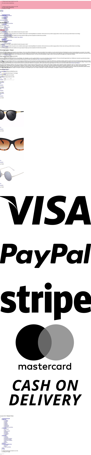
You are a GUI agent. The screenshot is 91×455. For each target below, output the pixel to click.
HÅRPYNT (4, 419)
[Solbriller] (4, 17)
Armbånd (6, 32)
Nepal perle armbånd (8, 36)
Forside (1, 15)
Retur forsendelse (7, 43)
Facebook (73, 62)
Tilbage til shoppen (7, 54)
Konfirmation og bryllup (8, 23)
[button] (5, 46)
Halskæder (6, 437)
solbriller (21, 37)
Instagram (78, 62)
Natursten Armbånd (7, 439)
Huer (5, 26)
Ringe (5, 441)
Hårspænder (6, 21)
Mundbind (6, 432)
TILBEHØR (4, 24)
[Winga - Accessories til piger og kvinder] (1, 11)
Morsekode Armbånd (8, 34)
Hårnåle (5, 422)
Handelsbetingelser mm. (7, 40)
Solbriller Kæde (3, 74)
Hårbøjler (6, 20)
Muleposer (6, 28)
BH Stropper (6, 25)
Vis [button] (0, 72)
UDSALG (4, 443)
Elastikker (6, 421)
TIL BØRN (6, 16)
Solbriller (6, 30)
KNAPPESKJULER (6, 14)
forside (3, 45)
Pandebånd (6, 433)
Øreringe (5, 38)
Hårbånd (5, 19)
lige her (39, 59)
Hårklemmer (6, 426)
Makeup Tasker (7, 27)
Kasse (5, 446)
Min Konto (6, 445)
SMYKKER (4, 435)
